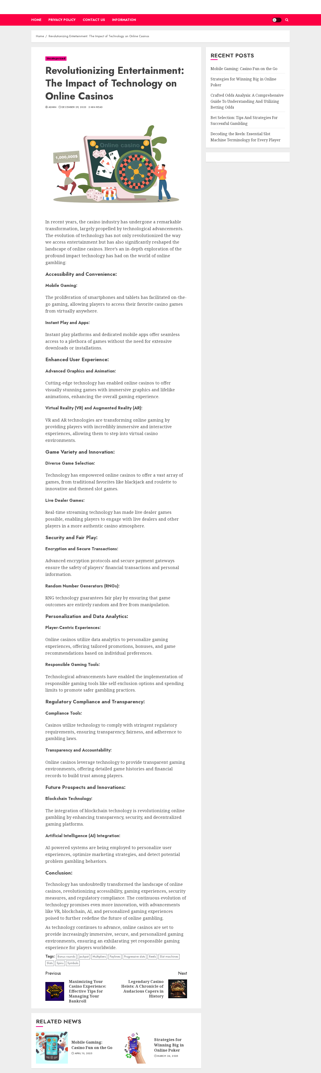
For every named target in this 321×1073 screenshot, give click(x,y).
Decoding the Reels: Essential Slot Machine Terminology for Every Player (246, 137)
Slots (50, 963)
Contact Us (94, 19)
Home (36, 19)
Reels (152, 956)
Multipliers (99, 956)
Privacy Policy (62, 19)
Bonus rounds (66, 956)
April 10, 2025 (83, 1053)
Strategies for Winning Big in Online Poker (169, 1045)
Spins (60, 963)
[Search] (287, 19)
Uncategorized (56, 58)
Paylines (115, 956)
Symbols (72, 963)
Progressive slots (134, 956)
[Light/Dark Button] (277, 20)
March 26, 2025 (167, 1056)
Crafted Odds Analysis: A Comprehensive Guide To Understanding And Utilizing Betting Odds (247, 101)
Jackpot (84, 956)
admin (52, 107)
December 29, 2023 (74, 107)
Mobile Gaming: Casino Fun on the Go (91, 1045)
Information (124, 19)
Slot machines (169, 956)
